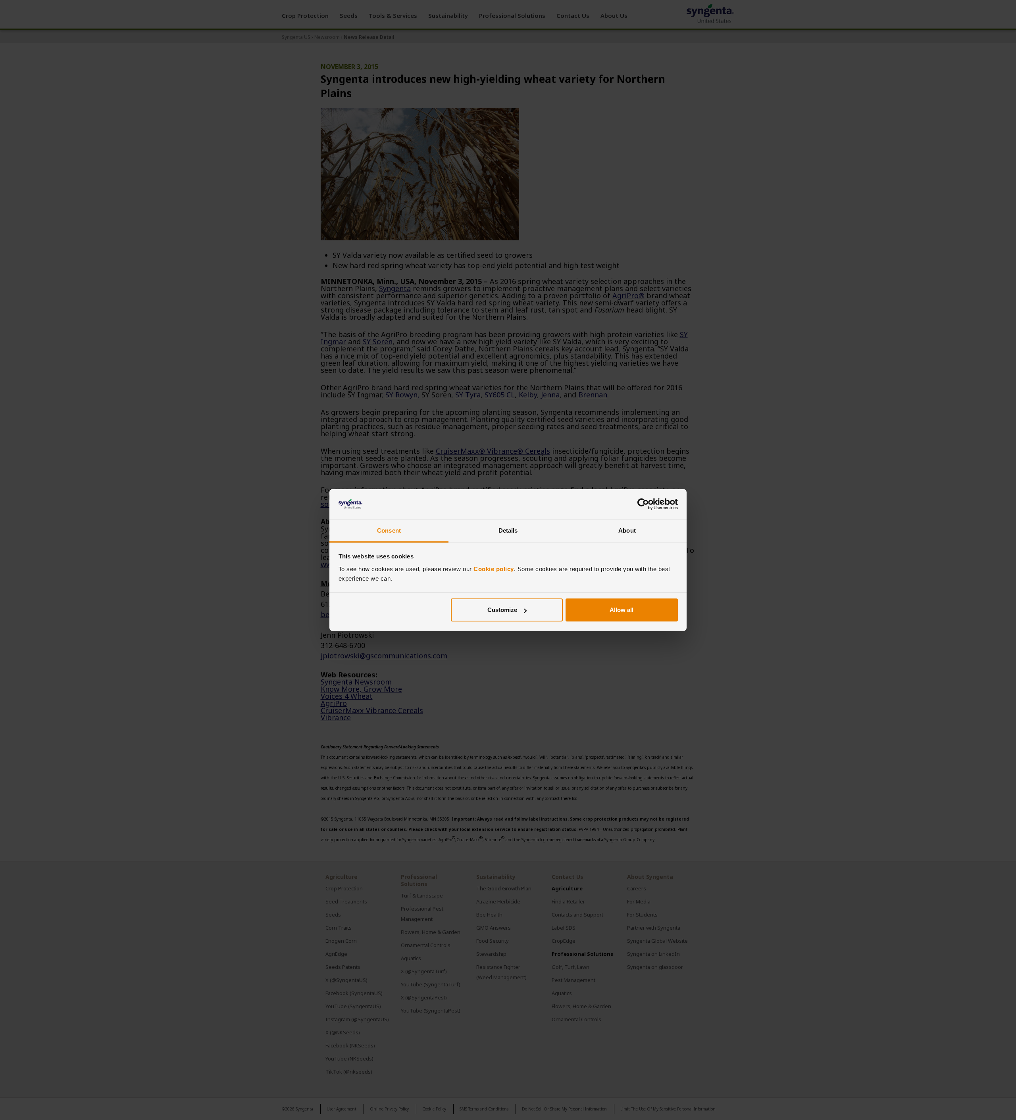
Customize (502, 609)
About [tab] (627, 530)
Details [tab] (508, 530)
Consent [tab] (389, 530)
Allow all (621, 609)
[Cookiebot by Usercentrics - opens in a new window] (643, 504)
